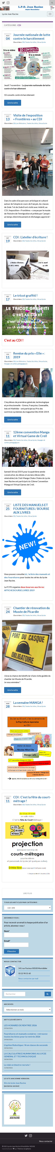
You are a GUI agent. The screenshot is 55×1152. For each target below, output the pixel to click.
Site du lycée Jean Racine (15, 1083)
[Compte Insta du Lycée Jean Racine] (8, 2)
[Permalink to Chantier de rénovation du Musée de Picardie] (27, 645)
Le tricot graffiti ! (25, 295)
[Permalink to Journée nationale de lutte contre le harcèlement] (27, 63)
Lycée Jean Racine (10, 14)
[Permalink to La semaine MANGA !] (27, 748)
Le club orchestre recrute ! (17, 1065)
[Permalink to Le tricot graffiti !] (27, 319)
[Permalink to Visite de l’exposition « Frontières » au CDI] (27, 161)
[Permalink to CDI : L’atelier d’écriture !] (27, 264)
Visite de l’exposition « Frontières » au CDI (27, 117)
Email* (7, 941)
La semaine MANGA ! (28, 702)
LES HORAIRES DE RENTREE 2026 (20, 1025)
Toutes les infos (30, 42)
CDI (23, 42)
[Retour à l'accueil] (27, 8)
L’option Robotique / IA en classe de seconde (26, 1045)
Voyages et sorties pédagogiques (16, 364)
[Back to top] (49, 1146)
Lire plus (27, 893)
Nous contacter (45, 1141)
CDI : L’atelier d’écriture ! (30, 237)
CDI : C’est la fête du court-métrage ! (32, 799)
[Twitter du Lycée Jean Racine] (3, 2)
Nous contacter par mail (28, 978)
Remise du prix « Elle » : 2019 (29, 355)
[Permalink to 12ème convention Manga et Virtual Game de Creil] (27, 456)
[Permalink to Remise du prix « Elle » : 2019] (27, 382)
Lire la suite (12, 103)
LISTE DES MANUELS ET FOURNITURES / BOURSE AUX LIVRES (31, 508)
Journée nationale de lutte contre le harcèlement (31, 36)
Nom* (7, 931)
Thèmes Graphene (24, 1149)
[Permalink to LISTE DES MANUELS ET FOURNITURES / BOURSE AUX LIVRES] (27, 544)
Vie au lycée (41, 42)
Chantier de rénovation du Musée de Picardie (31, 610)
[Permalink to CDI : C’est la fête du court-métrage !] (27, 842)
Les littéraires (21, 123)
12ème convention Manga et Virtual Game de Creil (31, 434)
